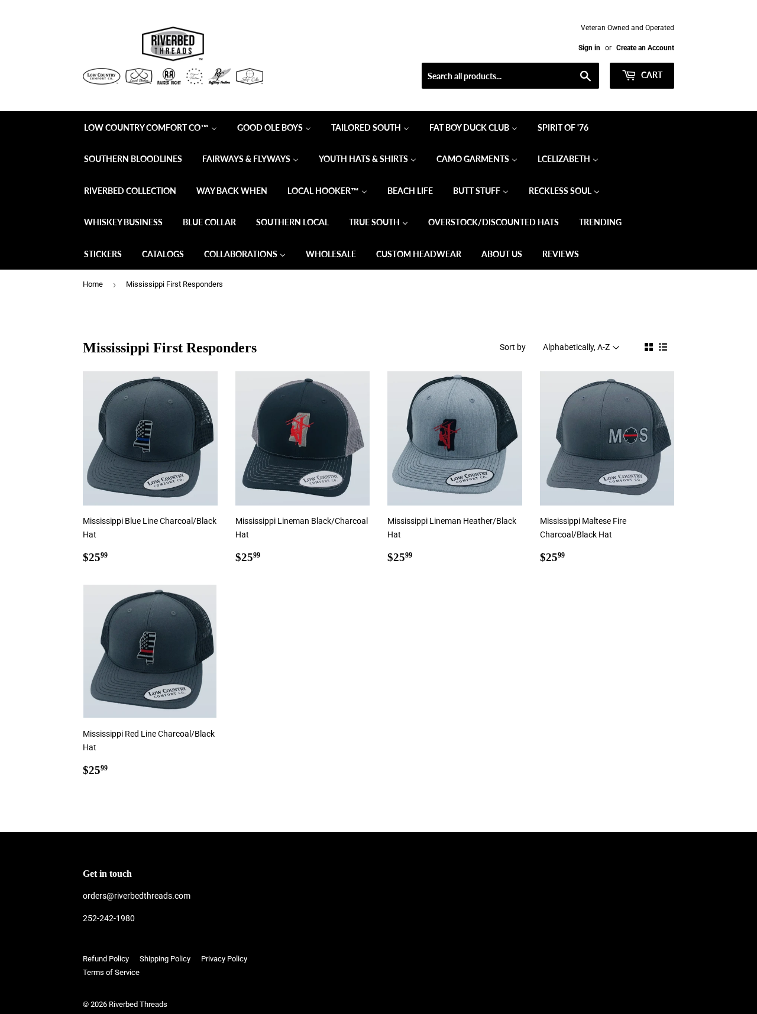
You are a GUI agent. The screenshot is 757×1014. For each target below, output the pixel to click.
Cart (650, 75)
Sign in (589, 48)
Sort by (513, 347)
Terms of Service (111, 972)
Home (93, 284)
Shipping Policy (165, 958)
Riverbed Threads (138, 1004)
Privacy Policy (224, 958)
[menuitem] (150, 127)
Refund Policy (106, 958)
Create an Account (645, 48)
